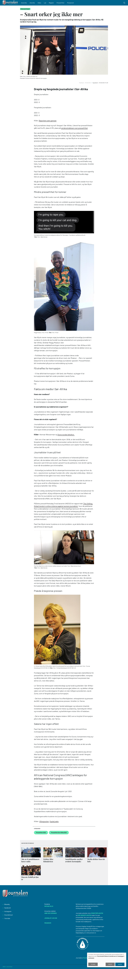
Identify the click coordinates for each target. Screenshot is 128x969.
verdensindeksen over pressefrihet (74, 128)
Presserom (70, 3)
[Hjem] (10, 2)
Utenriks (32, 3)
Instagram (7, 911)
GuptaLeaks (54, 821)
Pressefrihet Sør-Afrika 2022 (59, 832)
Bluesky (7, 904)
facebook (7, 908)
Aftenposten (44, 821)
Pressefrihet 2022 (41, 832)
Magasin (51, 3)
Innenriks (24, 3)
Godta (120, 964)
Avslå (110, 964)
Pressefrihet (60, 3)
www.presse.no (91, 933)
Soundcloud (8, 915)
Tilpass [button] (93, 964)
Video (39, 3)
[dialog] (106, 960)
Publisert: (82, 82)
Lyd (45, 3)
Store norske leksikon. (66, 434)
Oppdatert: (96, 82)
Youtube (7, 918)
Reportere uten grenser (48, 120)
